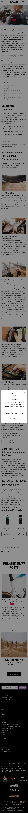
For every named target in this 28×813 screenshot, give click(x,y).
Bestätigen (14, 418)
